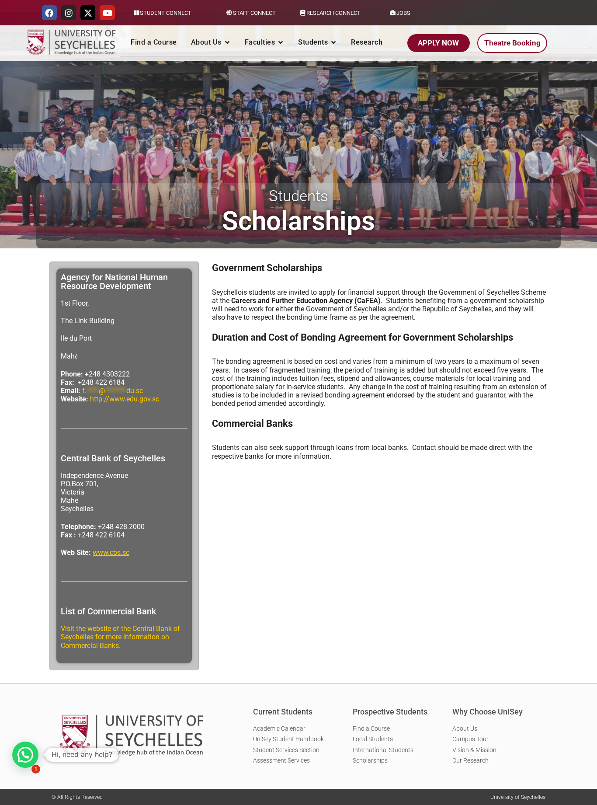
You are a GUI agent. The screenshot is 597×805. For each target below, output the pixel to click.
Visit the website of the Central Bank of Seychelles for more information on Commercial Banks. (120, 636)
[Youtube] (107, 12)
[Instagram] (68, 12)
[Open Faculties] (280, 42)
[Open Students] (333, 42)
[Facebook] (49, 12)
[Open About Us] (227, 42)
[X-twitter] (87, 12)
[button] (25, 755)
